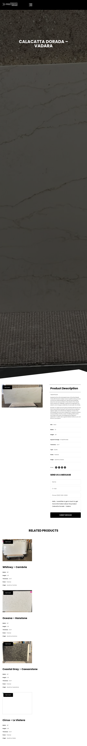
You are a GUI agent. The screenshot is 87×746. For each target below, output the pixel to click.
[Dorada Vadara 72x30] (22, 396)
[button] (7, 387)
